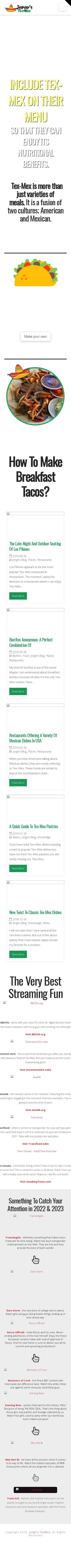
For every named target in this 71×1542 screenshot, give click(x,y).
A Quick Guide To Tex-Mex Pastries (33, 826)
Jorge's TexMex (39, 1532)
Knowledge (44, 837)
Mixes (46, 923)
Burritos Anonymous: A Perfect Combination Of (31, 642)
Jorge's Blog (20, 560)
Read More (18, 595)
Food (26, 656)
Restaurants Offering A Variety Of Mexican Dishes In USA (33, 738)
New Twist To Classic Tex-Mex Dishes (35, 912)
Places (32, 560)
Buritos (17, 656)
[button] (63, 7)
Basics (16, 837)
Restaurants (44, 560)
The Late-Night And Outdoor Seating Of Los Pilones (35, 546)
